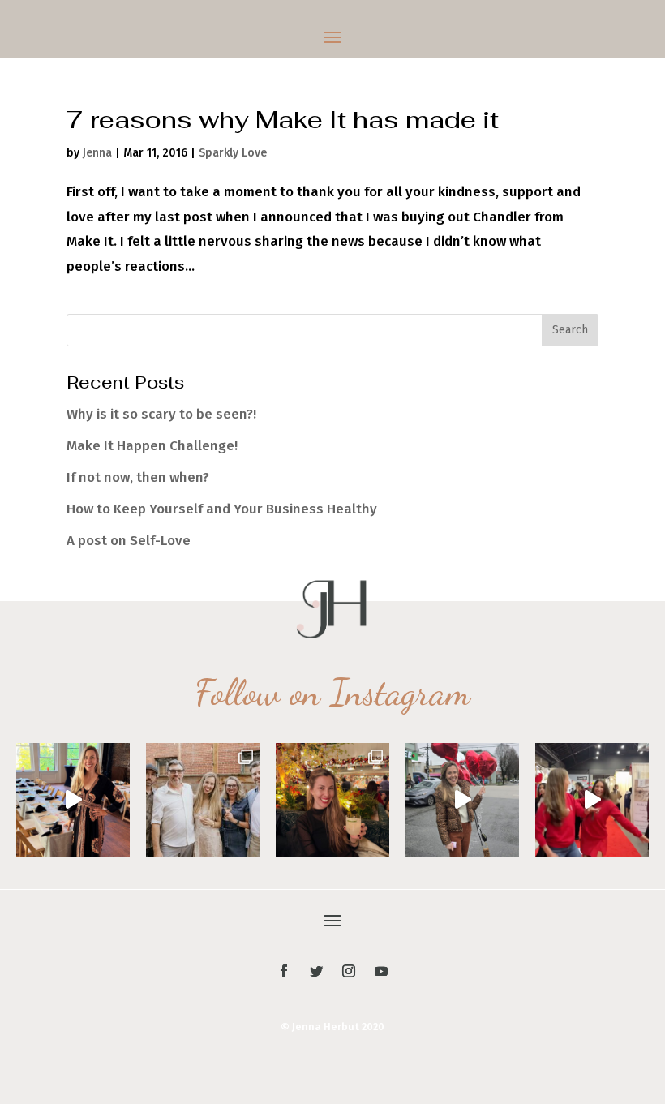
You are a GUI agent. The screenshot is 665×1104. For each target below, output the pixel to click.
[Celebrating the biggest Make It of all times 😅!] (332, 800)
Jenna (97, 153)
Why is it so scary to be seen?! (161, 414)
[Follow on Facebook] (284, 971)
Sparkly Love (233, 153)
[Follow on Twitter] (316, 971)
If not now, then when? (137, 477)
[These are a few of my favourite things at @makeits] (462, 800)
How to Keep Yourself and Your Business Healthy (221, 509)
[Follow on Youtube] (381, 971)
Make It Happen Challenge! (152, 445)
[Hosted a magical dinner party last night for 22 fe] (73, 800)
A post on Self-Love (128, 540)
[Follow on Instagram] (349, 971)
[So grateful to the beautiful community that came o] (203, 800)
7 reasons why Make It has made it (282, 119)
